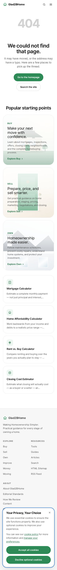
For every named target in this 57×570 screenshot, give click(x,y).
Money (6, 468)
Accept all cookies (28, 550)
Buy (5, 446)
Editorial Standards (13, 494)
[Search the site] (44, 4)
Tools (34, 446)
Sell (5, 451)
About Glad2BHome (13, 488)
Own (5, 457)
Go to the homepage (28, 77)
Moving (7, 473)
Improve (7, 462)
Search (35, 462)
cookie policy (31, 534)
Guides (35, 451)
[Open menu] (51, 4)
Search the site (28, 87)
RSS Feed (36, 473)
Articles (35, 457)
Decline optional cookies (28, 559)
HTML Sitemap (39, 468)
